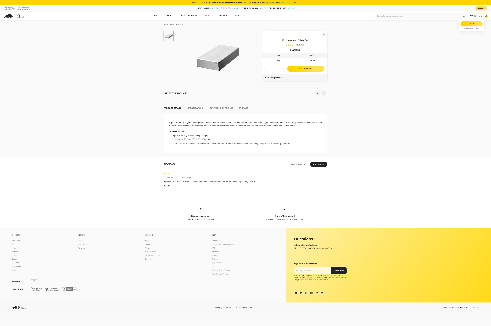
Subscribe (339, 270)
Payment (148, 240)
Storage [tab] (243, 108)
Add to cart (306, 68)
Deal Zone (16, 240)
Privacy (215, 259)
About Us (216, 252)
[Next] (256, 58)
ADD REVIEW (318, 164)
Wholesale (82, 248)
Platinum (254, 8)
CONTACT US (294, 2)
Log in (472, 24)
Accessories (16, 266)
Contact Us (216, 240)
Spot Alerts (82, 244)
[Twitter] (301, 293)
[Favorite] (324, 34)
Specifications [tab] (196, 108)
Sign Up (481, 8)
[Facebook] (296, 293)
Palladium (281, 8)
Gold (207, 8)
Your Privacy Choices (220, 274)
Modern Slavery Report (221, 270)
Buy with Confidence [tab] (221, 108)
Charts (147, 248)
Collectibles (16, 263)
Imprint (214, 266)
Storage (81, 240)
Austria (228, 307)
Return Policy (150, 252)
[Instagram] (306, 293)
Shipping (148, 244)
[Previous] (179, 58)
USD (250, 307)
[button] (294, 77)
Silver (230, 8)
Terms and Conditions (153, 255)
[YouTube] (317, 293)
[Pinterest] (322, 293)
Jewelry (15, 270)
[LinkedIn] (311, 293)
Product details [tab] (172, 108)
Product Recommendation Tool (224, 244)
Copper (14, 259)
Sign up (476, 29)
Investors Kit (150, 259)
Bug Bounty (216, 263)
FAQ (213, 248)
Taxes (214, 255)
